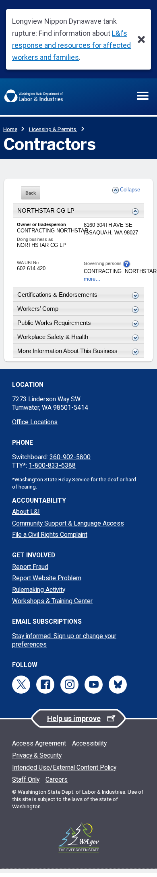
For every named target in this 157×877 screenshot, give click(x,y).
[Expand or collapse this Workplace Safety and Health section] (133, 337)
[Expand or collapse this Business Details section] (133, 211)
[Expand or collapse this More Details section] (133, 351)
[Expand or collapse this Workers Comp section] (133, 309)
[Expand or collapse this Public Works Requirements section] (133, 323)
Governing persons (103, 263)
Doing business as (35, 239)
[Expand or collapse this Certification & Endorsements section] (133, 295)
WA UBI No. (28, 262)
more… (92, 279)
